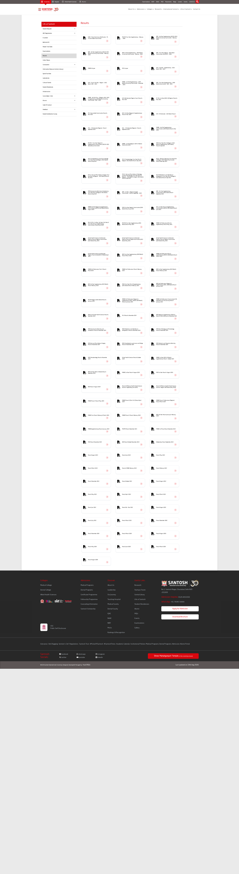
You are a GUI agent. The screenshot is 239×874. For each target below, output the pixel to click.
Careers (180, 1)
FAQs (136, 613)
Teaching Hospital (114, 599)
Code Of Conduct (47, 105)
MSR (162, 1)
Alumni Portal (185, 644)
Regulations (74, 644)
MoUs (110, 628)
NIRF (152, 1)
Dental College (45, 590)
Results (45, 55)
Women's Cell (64, 644)
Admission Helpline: (175, 597)
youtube (81, 657)
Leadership (112, 590)
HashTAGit (86, 665)
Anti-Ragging (53, 644)
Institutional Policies (138, 644)
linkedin (100, 657)
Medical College (46, 585)
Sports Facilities (47, 73)
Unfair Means (46, 60)
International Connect (170, 9)
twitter (63, 657)
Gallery (136, 628)
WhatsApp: (172, 602)
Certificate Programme (89, 595)
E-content (45, 37)
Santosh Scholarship (88, 609)
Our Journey (112, 595)
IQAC (109, 613)
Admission (176, 644)
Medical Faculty (113, 604)
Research (158, 9)
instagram (101, 654)
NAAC (157, 1)
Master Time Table (47, 46)
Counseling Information (89, 604)
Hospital (56, 1)
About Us (131, 9)
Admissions (141, 9)
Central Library (139, 595)
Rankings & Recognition (116, 632)
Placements (168, 1)
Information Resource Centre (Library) (53, 69)
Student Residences (48, 87)
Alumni (84, 1)
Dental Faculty (113, 609)
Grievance (44, 644)
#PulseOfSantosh (96, 644)
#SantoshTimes (110, 644)
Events (185, 1)
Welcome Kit (46, 42)
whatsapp (82, 654)
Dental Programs (87, 590)
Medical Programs (87, 585)
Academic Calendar (123, 644)
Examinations (146, 1)
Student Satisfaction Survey (50, 114)
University (47, 1)
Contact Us (196, 9)
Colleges (150, 9)
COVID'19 (192, 1)
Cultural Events (47, 82)
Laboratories (46, 78)
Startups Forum (140, 590)
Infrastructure (46, 91)
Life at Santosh (185, 9)
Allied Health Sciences (70, 1)
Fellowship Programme (89, 599)
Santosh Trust (84, 644)
